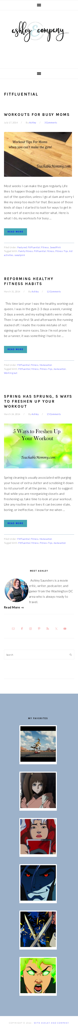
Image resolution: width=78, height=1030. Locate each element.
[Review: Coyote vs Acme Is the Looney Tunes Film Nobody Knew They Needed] (38, 760)
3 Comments (50, 122)
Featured (22, 247)
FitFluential (34, 247)
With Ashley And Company (39, 38)
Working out (10, 373)
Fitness (45, 247)
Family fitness (25, 251)
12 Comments (54, 291)
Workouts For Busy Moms (37, 114)
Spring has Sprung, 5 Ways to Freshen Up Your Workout (38, 401)
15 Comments (54, 414)
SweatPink (55, 247)
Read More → (14, 607)
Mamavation (46, 365)
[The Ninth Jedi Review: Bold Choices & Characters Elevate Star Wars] (38, 807)
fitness (50, 251)
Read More (15, 231)
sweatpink (19, 255)
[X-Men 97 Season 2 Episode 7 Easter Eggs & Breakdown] (38, 946)
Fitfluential (40, 251)
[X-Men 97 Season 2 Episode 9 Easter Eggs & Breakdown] (38, 853)
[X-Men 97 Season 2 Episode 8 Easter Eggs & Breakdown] (38, 899)
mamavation (60, 369)
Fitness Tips (61, 251)
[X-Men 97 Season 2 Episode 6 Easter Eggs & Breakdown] (38, 992)
